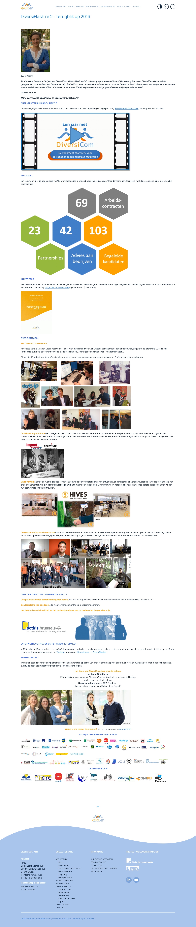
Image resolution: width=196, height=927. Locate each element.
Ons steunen (123, 6)
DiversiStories (99, 652)
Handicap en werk (66, 898)
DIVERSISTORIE (65, 889)
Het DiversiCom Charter (69, 868)
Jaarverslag (63, 865)
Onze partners (65, 877)
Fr (173, 6)
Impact (61, 901)
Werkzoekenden (76, 6)
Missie (61, 862)
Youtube (61, 652)
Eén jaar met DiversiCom (126, 108)
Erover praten (108, 6)
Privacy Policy (98, 862)
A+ (166, 6)
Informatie (96, 871)
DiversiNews (83, 652)
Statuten (96, 865)
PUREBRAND (89, 918)
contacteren (125, 729)
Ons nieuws (63, 895)
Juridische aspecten (102, 859)
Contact (136, 6)
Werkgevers (92, 6)
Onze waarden (65, 871)
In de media (63, 892)
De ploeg (62, 874)
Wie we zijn (61, 6)
